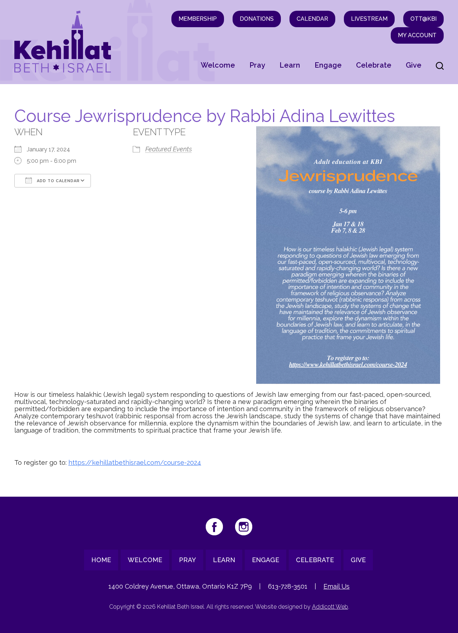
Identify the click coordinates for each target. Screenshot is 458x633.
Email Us (336, 586)
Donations (257, 18)
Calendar (312, 18)
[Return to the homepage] (62, 42)
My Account (417, 35)
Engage (328, 65)
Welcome (218, 65)
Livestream (369, 18)
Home (101, 560)
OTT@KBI (423, 18)
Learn (289, 65)
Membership (198, 18)
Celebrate (373, 65)
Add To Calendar (57, 181)
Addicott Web (330, 606)
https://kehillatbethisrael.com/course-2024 (134, 462)
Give (414, 65)
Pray (257, 65)
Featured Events (168, 149)
